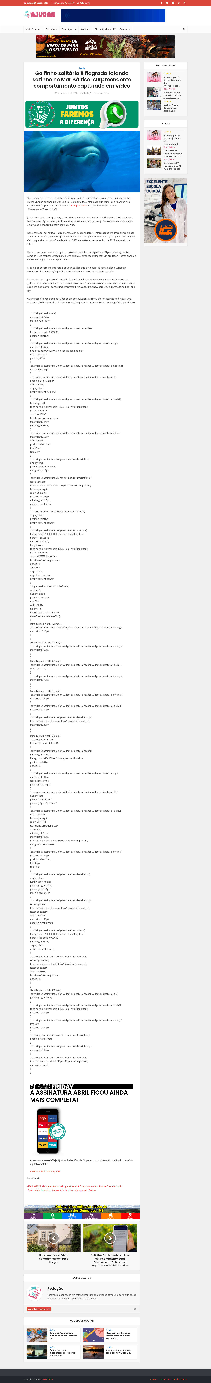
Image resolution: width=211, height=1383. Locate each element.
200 (31, 1186)
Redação (88, 93)
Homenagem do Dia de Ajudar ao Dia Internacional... (172, 81)
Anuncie (163, 1379)
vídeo (93, 1190)
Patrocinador (174, 1379)
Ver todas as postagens (39, 1309)
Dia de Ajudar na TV (105, 29)
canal (74, 1186)
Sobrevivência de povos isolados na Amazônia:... (119, 1351)
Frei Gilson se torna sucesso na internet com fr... (172, 153)
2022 (38, 1186)
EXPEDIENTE (59, 3)
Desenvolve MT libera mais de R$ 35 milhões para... (172, 166)
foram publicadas (78, 205)
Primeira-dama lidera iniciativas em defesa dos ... (172, 95)
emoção (118, 1186)
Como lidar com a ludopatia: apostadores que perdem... (62, 1353)
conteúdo (105, 1186)
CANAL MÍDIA (47, 1379)
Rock (64, 1190)
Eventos (124, 29)
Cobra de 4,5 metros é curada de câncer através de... (63, 1336)
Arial (56, 1186)
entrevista (34, 1190)
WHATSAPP (70, 3)
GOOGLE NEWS (83, 3)
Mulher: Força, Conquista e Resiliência (170, 108)
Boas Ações (68, 29)
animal (47, 1186)
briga (65, 1186)
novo (56, 1190)
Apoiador (154, 1379)
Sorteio (184, 1379)
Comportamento (88, 1186)
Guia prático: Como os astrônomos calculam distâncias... (118, 1336)
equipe (46, 1190)
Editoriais (50, 29)
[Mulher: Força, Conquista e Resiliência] (155, 105)
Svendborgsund (78, 1190)
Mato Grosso (33, 29)
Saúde (82, 68)
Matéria (85, 29)
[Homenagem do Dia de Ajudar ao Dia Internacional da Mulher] (155, 77)
